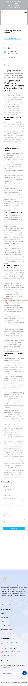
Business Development (7, 633)
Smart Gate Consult (11, 682)
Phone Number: (7, 504)
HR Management (6, 625)
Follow (18, 38)
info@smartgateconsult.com (14, 1)
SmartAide (4, 621)
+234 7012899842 (14, 3)
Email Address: (6, 495)
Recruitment (4, 617)
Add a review (9, 38)
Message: (5, 513)
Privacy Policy (18, 524)
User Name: (6, 486)
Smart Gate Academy (7, 629)
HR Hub (3, 613)
